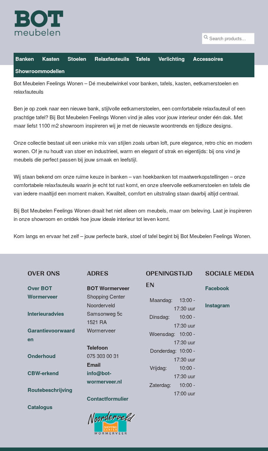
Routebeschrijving (50, 390)
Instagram (217, 305)
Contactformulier (107, 398)
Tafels (143, 59)
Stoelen (77, 59)
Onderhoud (41, 356)
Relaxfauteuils (112, 59)
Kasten (50, 59)
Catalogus (40, 407)
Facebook (217, 288)
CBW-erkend (43, 373)
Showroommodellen (40, 71)
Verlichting (171, 59)
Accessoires (208, 59)
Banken (24, 59)
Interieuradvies (46, 313)
